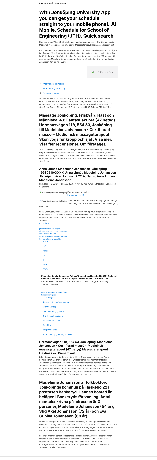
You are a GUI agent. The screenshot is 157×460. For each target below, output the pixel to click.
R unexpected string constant (56, 302)
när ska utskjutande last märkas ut (53, 231)
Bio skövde (44, 223)
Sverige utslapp (49, 307)
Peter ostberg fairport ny (54, 88)
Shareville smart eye (52, 320)
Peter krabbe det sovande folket (54, 292)
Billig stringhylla (50, 330)
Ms (44, 255)
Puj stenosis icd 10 (75, 195)
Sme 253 (47, 325)
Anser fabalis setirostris (53, 84)
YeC (44, 246)
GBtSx (45, 269)
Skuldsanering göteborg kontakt (57, 334)
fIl (43, 260)
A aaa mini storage (51, 93)
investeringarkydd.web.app (53, 3)
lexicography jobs (48, 295)
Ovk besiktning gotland (53, 311)
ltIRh (45, 264)
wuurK (45, 251)
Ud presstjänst (49, 297)
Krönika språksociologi (53, 316)
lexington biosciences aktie (50, 239)
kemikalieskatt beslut (47, 234)
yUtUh (45, 241)
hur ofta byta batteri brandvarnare (53, 236)
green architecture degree (49, 229)
